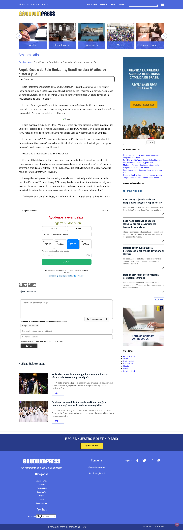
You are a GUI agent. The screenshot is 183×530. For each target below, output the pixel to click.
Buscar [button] (150, 142)
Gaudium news (25, 62)
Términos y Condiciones (153, 526)
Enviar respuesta (94, 319)
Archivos (32, 516)
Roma (125, 368)
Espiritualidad (128, 361)
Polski (121, 4)
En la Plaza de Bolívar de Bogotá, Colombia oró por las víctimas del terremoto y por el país (80, 376)
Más (56, 393)
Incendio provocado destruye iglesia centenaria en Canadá (141, 276)
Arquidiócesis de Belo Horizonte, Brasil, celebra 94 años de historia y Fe (62, 71)
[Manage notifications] (177, 525)
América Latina (30, 54)
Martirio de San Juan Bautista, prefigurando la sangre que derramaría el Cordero (141, 166)
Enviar (29, 346)
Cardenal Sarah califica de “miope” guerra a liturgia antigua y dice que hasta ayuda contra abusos (142, 176)
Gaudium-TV (128, 364)
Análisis (126, 359)
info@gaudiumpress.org (96, 467)
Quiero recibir (92, 446)
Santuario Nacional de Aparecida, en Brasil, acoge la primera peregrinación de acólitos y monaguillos (79, 403)
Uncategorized (129, 371)
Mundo (126, 366)
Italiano (103, 4)
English (113, 4)
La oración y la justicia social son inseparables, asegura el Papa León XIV (141, 156)
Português (92, 4)
